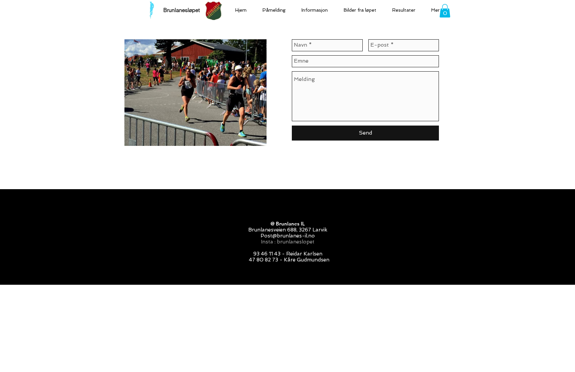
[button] (445, 11)
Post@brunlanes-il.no (288, 236)
